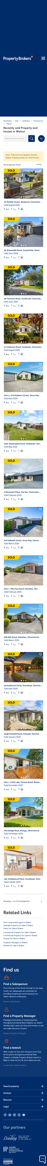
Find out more (16, 600)
